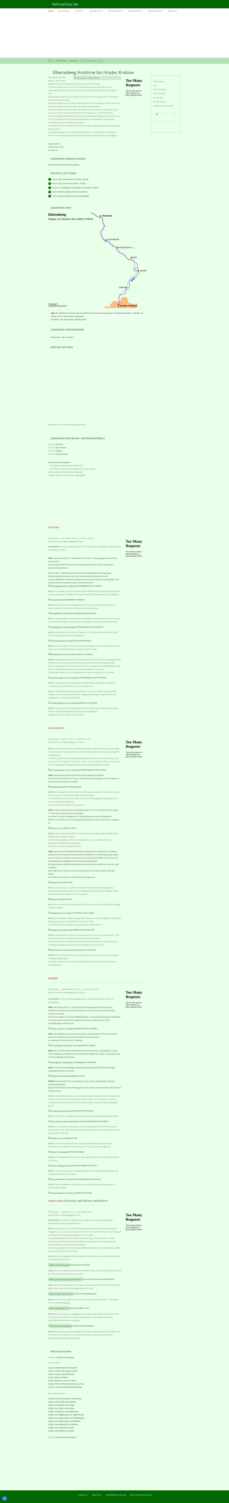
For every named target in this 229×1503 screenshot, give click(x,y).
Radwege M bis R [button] (135, 11)
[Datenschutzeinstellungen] (4, 1498)
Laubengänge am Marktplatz (85, 1062)
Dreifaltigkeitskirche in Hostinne (89, 586)
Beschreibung (158, 81)
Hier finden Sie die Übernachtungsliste (63, 165)
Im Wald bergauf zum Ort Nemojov (93, 677)
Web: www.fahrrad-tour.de (141, 1495)
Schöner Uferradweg (75, 1152)
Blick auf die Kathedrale (80, 1265)
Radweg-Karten (80, 319)
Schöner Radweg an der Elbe (85, 1165)
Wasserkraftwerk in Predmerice (88, 1179)
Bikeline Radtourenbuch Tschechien (73, 192)
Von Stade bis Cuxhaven (64, 1431)
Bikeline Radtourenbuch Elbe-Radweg (74, 196)
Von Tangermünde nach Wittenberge (69, 1418)
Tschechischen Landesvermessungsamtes (96, 313)
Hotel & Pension (159, 93)
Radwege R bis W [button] (155, 11)
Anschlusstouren (159, 102)
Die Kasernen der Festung (82, 1111)
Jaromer (59, 451)
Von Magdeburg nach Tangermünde (69, 1415)
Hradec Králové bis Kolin (64, 1374)
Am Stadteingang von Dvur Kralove (92, 770)
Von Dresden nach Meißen (65, 1402)
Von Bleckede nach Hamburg (66, 1424)
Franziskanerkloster (84, 640)
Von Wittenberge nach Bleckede (67, 1421)
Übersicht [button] (79, 11)
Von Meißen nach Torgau (65, 1405)
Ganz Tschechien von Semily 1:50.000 (73, 179)
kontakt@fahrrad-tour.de (116, 1495)
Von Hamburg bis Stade (64, 1427)
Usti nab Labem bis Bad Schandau (68, 1387)
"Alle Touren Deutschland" (66, 1437)
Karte (155, 85)
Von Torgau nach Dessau (64, 1408)
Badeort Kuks (66, 899)
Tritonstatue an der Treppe (83, 913)
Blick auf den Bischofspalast (85, 1294)
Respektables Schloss (76, 1076)
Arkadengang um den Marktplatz (90, 627)
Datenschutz (97, 1495)
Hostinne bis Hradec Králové (66, 1371)
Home (51, 11)
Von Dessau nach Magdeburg (66, 1411)
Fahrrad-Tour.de (64, 4)
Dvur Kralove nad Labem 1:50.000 (72, 183)
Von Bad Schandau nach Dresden (68, 1398)
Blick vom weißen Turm (79, 1308)
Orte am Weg (158, 97)
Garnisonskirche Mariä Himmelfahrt (93, 1121)
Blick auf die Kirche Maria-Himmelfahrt (98, 1279)
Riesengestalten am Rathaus (84, 613)
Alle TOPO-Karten (159, 89)
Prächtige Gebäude (73, 787)
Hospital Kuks (67, 882)
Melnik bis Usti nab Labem (65, 1380)
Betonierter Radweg (84, 1193)
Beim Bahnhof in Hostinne (82, 654)
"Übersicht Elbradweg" (65, 1357)
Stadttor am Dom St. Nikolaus (86, 1028)
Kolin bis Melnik (61, 1377)
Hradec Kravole (62, 454)
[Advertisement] (97, 500)
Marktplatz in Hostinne (75, 599)
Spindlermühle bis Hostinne (66, 1368)
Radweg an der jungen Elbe (84, 930)
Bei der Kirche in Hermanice (84, 950)
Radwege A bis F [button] (96, 11)
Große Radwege (60, 61)
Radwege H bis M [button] (115, 11)
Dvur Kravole (61, 447)
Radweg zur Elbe (70, 1138)
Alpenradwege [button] (63, 11)
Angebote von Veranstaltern (163, 106)
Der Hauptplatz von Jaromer (84, 1045)
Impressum (82, 1495)
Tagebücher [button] (172, 11)
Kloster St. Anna (69, 828)
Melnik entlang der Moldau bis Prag (69, 1384)
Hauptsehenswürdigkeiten (83, 1326)
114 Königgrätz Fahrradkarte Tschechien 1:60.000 (78, 187)
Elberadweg (73, 61)
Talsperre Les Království (88, 703)
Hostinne (59, 444)
